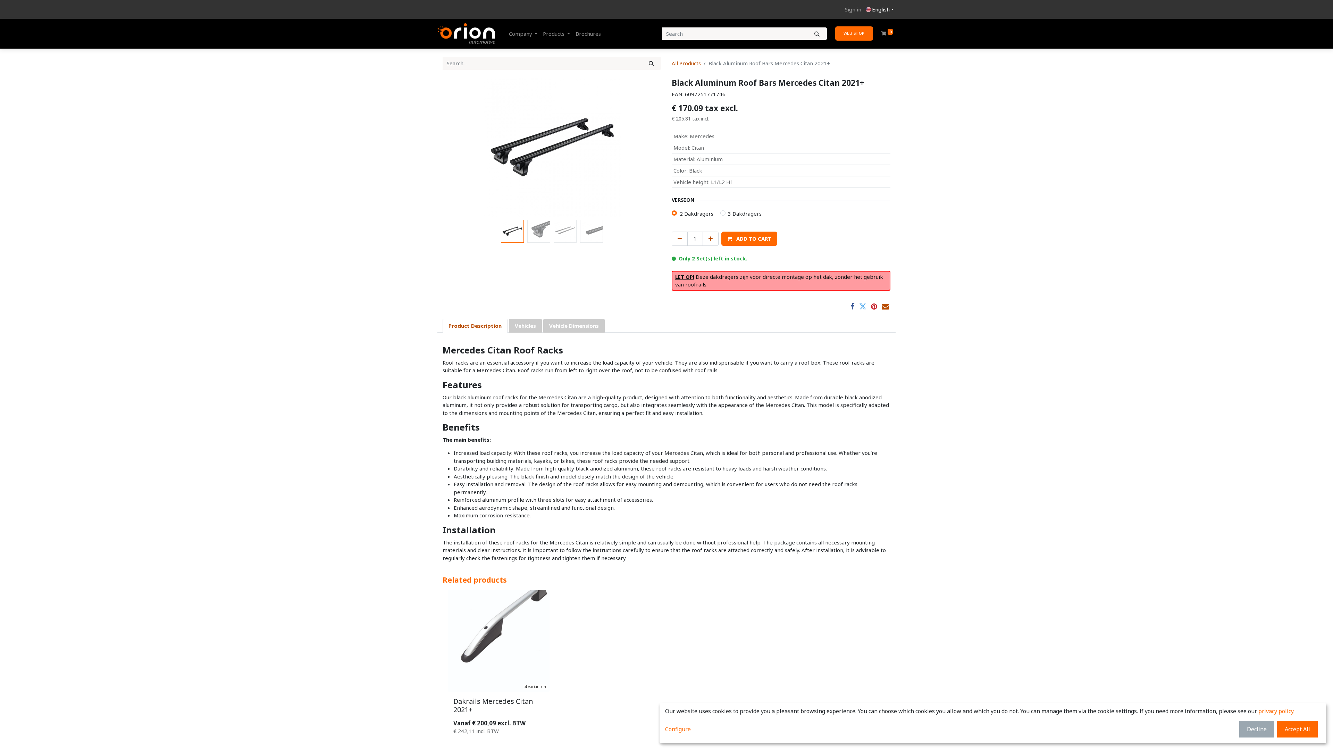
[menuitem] (588, 34)
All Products (686, 63)
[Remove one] (680, 239)
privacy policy (1275, 711)
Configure (678, 729)
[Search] (817, 33)
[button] (459, 147)
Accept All (1297, 729)
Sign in (853, 9)
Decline (1257, 729)
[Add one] (711, 239)
